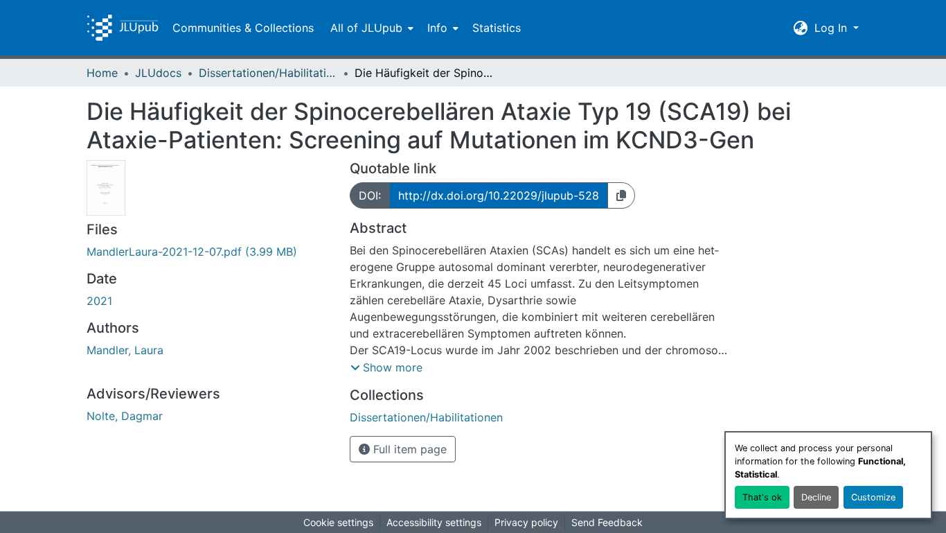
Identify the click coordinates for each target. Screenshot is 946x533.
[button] (123, 28)
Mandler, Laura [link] (125, 350)
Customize (873, 497)
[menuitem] (370, 27)
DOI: (370, 195)
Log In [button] (832, 28)
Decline (816, 497)
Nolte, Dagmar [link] (125, 416)
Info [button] (437, 28)
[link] (210, 251)
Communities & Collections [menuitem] (243, 28)
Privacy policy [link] (526, 522)
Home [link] (102, 73)
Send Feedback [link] (607, 522)
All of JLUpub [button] (366, 28)
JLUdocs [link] (158, 73)
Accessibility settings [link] (433, 522)
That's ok (762, 497)
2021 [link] (99, 301)
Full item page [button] (408, 449)
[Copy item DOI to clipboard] (621, 195)
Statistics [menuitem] (496, 28)
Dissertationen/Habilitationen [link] (268, 73)
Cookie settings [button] (338, 522)
